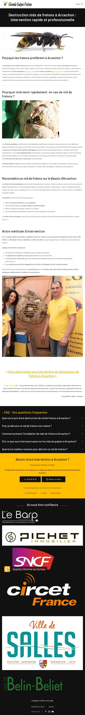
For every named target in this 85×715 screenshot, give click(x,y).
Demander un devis (37, 706)
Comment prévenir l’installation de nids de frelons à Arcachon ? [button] (36, 433)
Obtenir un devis (55, 479)
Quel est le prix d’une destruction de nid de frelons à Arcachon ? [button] (36, 418)
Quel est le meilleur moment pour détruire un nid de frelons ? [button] (35, 449)
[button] (79, 4)
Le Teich (44, 493)
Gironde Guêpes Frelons (42, 701)
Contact (51, 706)
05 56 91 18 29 (31, 479)
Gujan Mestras (55, 493)
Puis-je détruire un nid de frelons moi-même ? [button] (27, 425)
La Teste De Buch (30, 493)
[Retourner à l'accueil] (17, 4)
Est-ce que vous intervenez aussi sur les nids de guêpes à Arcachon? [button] (39, 441)
